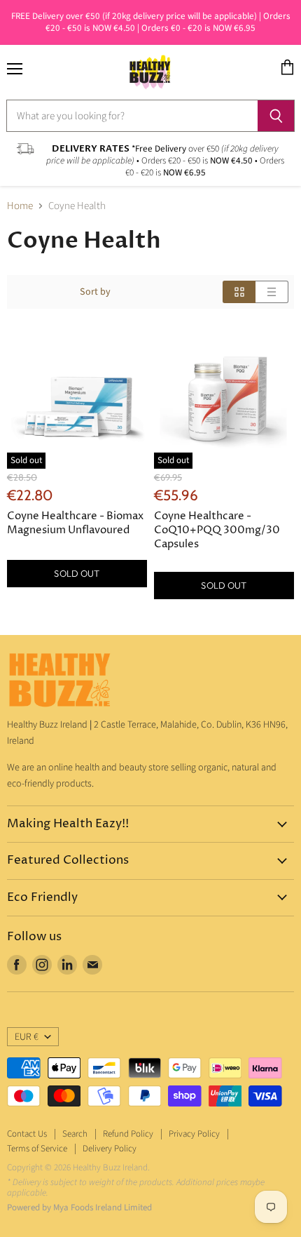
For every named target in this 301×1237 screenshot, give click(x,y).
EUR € (26, 1037)
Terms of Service (37, 1148)
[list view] (271, 292)
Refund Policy (128, 1134)
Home (20, 206)
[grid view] (239, 292)
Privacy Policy (194, 1134)
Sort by (95, 291)
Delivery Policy (109, 1148)
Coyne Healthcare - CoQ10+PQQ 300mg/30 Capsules (217, 530)
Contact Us (27, 1134)
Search (75, 1134)
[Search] (276, 116)
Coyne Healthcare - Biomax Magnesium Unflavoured (75, 523)
